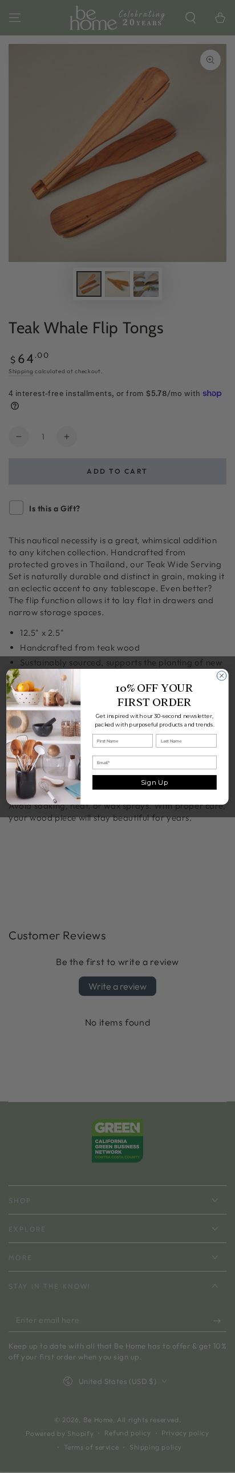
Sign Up (154, 782)
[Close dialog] (221, 675)
